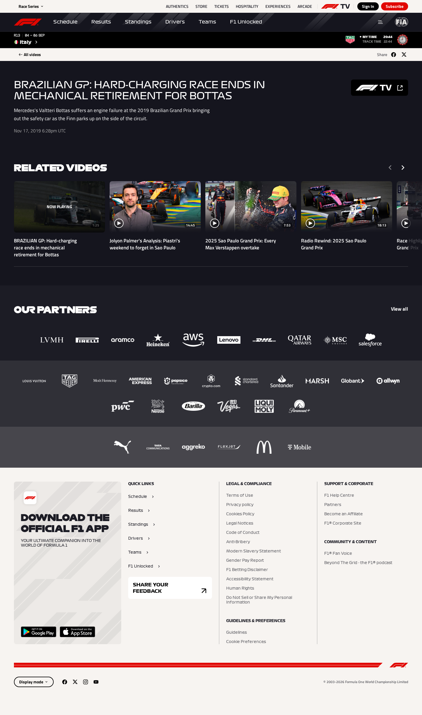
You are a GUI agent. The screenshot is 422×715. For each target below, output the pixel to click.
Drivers (175, 21)
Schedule (65, 21)
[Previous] (390, 167)
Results (101, 21)
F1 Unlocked (246, 21)
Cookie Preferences (246, 642)
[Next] (403, 167)
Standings (138, 21)
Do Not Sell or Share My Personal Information (259, 600)
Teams (207, 21)
